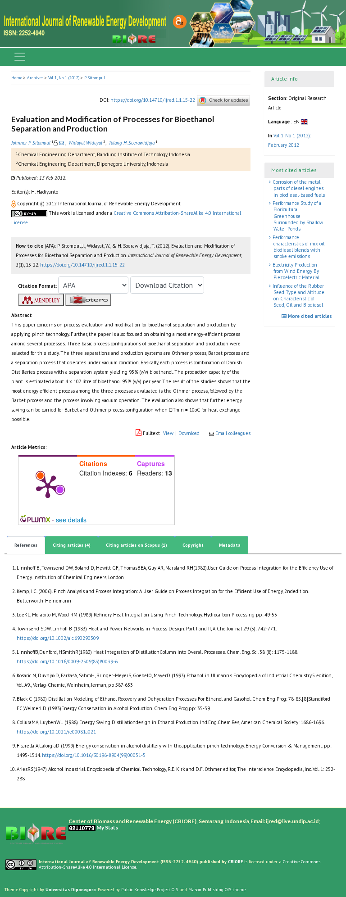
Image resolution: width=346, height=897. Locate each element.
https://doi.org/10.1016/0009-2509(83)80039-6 (67, 661)
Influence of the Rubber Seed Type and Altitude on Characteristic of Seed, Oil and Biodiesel (297, 295)
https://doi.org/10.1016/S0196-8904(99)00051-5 (94, 755)
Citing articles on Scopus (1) (136, 545)
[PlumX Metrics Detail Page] (48, 486)
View (168, 433)
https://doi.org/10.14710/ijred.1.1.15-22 (152, 100)
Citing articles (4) (72, 545)
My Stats (107, 827)
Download (189, 433)
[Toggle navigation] (19, 57)
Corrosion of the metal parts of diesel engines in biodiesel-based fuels (298, 188)
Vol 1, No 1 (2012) (63, 78)
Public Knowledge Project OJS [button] (149, 889)
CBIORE (236, 862)
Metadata (230, 545)
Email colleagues (232, 433)
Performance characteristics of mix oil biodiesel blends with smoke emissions (297, 247)
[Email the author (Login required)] (61, 143)
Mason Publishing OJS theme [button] (217, 889)
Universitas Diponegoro (71, 889)
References (25, 545)
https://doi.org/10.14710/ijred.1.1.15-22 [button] (82, 265)
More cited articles (309, 316)
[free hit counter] (82, 827)
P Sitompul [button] (94, 78)
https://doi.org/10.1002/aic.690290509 (58, 638)
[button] (14, 203)
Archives (35, 78)
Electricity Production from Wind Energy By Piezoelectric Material (295, 271)
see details (71, 519)
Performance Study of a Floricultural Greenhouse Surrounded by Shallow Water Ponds (297, 216)
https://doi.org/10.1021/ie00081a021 (56, 732)
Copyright (193, 545)
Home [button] (16, 78)
